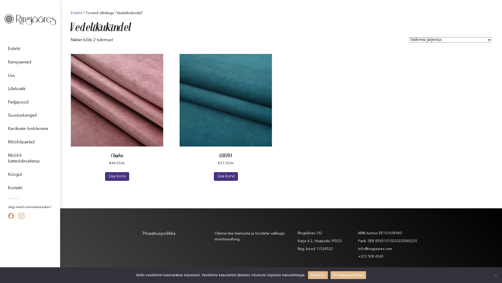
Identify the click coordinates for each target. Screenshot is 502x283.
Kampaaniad (19, 62)
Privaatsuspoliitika (158, 234)
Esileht (14, 49)
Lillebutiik (17, 89)
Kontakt (15, 188)
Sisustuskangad (22, 115)
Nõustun (318, 275)
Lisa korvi (117, 176)
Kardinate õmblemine (28, 129)
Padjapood (18, 102)
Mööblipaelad (21, 142)
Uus (11, 76)
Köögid (15, 175)
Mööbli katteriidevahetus (24, 159)
